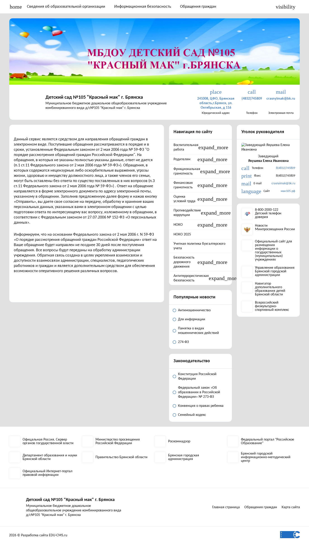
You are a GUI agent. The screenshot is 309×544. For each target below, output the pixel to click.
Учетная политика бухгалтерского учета (199, 246)
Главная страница (226, 507)
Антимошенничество (194, 310)
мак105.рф (288, 191)
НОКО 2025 (182, 234)
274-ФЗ (183, 342)
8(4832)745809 (285, 168)
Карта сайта (291, 507)
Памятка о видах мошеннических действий (198, 331)
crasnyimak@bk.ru (283, 183)
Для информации (191, 319)
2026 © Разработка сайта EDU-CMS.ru (38, 535)
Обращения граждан (198, 7)
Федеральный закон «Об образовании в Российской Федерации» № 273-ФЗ (199, 392)
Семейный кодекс (192, 415)
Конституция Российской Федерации (197, 376)
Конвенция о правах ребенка (200, 406)
